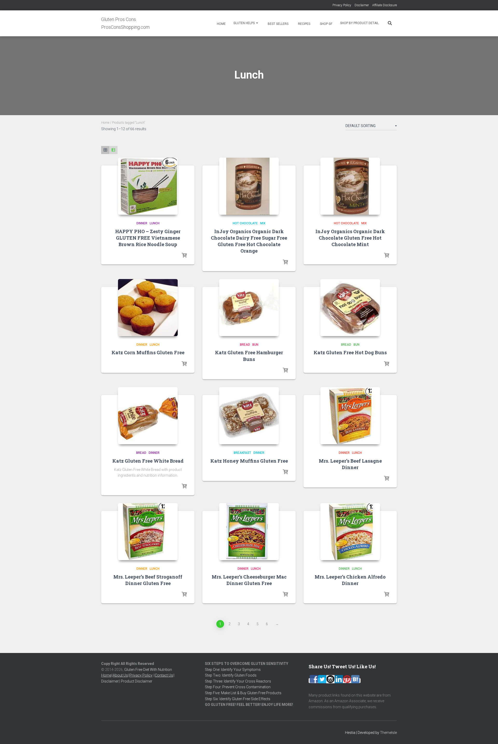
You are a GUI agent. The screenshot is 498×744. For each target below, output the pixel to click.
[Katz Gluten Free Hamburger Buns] (249, 307)
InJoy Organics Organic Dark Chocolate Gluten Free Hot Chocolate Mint (350, 237)
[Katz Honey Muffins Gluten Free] (249, 415)
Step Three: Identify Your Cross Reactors (238, 681)
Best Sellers (277, 24)
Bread (245, 344)
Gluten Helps (244, 23)
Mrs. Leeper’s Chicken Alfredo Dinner (350, 580)
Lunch (155, 223)
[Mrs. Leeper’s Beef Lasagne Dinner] (350, 415)
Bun (255, 344)
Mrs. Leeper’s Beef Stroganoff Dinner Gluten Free (147, 580)
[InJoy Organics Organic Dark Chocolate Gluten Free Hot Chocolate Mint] (350, 186)
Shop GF (325, 24)
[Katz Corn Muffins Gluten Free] (148, 307)
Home (221, 24)
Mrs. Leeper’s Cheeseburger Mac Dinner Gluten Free (249, 580)
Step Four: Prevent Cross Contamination (238, 687)
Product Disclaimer (136, 681)
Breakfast (242, 453)
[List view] (113, 150)
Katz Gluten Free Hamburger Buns (249, 355)
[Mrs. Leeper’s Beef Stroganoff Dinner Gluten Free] (148, 531)
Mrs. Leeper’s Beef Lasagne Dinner (350, 464)
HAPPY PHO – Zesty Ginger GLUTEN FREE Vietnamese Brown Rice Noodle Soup (148, 237)
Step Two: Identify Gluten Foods (231, 675)
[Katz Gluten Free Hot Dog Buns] (350, 307)
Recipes (303, 24)
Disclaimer (362, 5)
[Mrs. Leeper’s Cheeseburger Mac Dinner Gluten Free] (249, 531)
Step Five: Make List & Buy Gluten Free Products (243, 693)
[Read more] (184, 255)
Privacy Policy (342, 5)
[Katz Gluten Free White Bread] (148, 415)
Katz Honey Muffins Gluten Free (249, 461)
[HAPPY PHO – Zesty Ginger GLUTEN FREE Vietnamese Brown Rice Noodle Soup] (148, 186)
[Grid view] (105, 150)
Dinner (141, 223)
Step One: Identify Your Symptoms (233, 669)
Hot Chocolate (245, 223)
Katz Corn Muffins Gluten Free (148, 352)
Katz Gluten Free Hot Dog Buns (350, 352)
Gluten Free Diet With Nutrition (148, 669)
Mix (263, 223)
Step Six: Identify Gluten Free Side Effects (237, 699)
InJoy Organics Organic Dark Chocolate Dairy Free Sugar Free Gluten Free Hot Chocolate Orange (249, 241)
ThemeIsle (388, 733)
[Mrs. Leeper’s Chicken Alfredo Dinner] (350, 531)
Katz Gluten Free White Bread (148, 461)
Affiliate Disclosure (384, 5)
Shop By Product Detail (359, 23)
